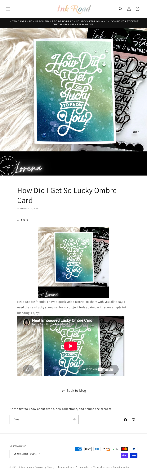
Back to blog (76, 390)
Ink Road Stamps (25, 467)
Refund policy (65, 467)
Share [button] (24, 219)
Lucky (40, 307)
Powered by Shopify (45, 467)
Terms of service (101, 467)
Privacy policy (83, 467)
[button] (8, 9)
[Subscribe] (74, 419)
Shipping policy (121, 467)
